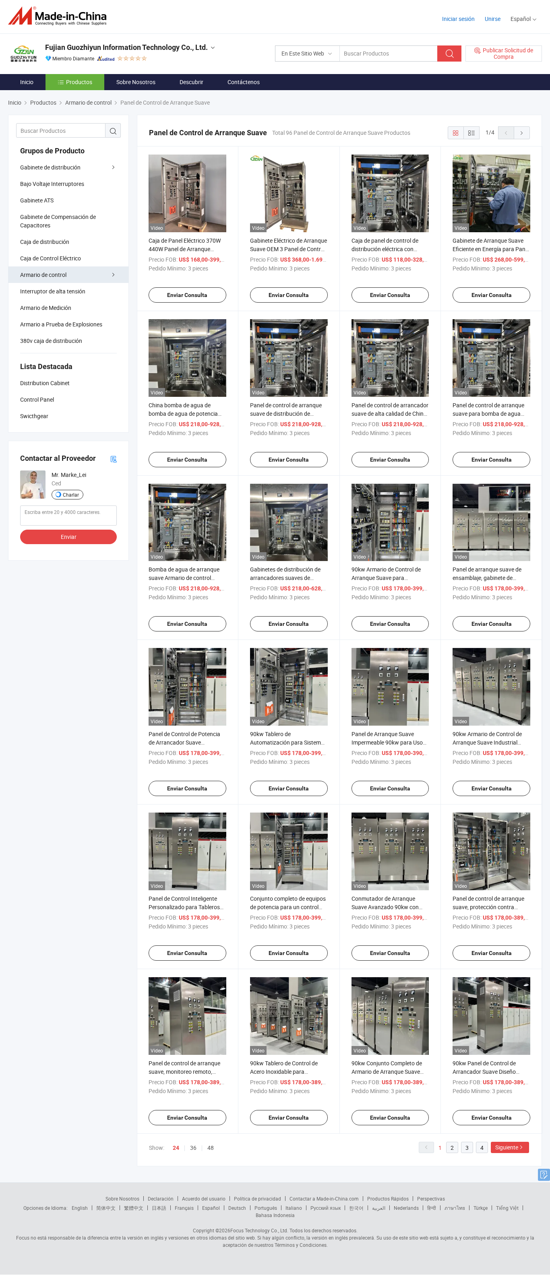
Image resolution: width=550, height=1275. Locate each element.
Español (211, 1208)
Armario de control (43, 275)
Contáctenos (243, 82)
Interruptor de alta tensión (52, 291)
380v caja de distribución (51, 341)
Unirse (492, 19)
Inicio (26, 82)
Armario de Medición (45, 308)
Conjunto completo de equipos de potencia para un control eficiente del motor (288, 907)
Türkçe (480, 1208)
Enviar (69, 537)
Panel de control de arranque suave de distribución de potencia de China (286, 413)
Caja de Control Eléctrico (50, 258)
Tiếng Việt (507, 1208)
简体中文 (106, 1208)
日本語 (159, 1208)
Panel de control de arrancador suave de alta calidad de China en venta (390, 413)
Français (184, 1208)
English (80, 1208)
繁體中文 (133, 1208)
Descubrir (191, 82)
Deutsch (237, 1208)
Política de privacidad (257, 1198)
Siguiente (506, 1147)
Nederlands (406, 1208)
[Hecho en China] (60, 15)
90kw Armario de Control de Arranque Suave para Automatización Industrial (386, 577)
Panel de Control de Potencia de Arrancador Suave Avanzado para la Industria (184, 742)
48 (210, 1147)
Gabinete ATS (37, 200)
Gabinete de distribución (50, 167)
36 (193, 1147)
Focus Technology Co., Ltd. (259, 1230)
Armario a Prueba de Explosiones (61, 324)
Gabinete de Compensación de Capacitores (58, 221)
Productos (79, 82)
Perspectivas (431, 1198)
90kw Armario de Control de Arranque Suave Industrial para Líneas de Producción (487, 742)
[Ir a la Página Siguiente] (521, 133)
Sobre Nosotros (135, 82)
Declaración (161, 1198)
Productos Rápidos (388, 1198)
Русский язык (325, 1208)
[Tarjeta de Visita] (113, 458)
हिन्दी (431, 1208)
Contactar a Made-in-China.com (324, 1198)
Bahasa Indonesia (275, 1215)
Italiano (293, 1208)
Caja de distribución (44, 242)
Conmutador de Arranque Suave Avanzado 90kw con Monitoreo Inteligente (385, 907)
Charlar (71, 494)
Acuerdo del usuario (203, 1198)
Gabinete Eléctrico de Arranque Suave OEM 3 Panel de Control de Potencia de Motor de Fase (288, 249)
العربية (378, 1208)
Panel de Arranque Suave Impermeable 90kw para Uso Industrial (387, 742)
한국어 (356, 1208)
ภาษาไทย (455, 1208)
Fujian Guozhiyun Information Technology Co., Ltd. (126, 47)
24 (176, 1148)
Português (265, 1208)
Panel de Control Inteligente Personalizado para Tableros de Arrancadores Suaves (184, 907)
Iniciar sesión (458, 19)
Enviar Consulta (187, 295)
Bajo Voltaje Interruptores (52, 184)
